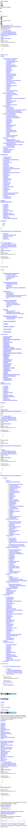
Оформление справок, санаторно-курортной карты (14, 145)
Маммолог (8, 122)
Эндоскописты (7, 198)
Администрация (7, 157)
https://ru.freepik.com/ (6, 804)
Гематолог (8, 63)
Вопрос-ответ (4, 759)
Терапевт (8, 84)
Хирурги (5, 195)
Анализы (5, 148)
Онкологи (5, 177)
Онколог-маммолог (11, 73)
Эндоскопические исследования (14, 112)
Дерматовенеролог (11, 65)
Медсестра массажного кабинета (11, 172)
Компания (3, 720)
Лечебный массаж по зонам (13, 140)
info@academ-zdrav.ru (6, 38)
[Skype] (13, 694)
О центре (5, 204)
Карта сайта (3, 815)
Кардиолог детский (8, 167)
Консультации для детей (9, 93)
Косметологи (6, 171)
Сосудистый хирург (11, 82)
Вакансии (5, 215)
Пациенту (3, 755)
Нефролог (8, 71)
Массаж (5, 138)
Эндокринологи (7, 196)
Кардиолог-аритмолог (11, 66)
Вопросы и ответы (8, 213)
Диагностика (6, 106)
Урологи (5, 191)
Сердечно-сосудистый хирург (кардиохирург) (13, 81)
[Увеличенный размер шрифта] (2, 5)
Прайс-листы (6, 217)
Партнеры (5, 206)
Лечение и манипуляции (9, 113)
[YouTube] (4, 224)
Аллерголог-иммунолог (12, 61)
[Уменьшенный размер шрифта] (1, 2)
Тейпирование (7, 152)
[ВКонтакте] (4, 223)
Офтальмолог (9, 76)
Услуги (2, 56)
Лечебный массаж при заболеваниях (15, 141)
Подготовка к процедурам (7, 756)
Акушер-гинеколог (11, 59)
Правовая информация (9, 214)
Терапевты (6, 187)
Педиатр (8, 103)
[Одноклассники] (3, 225)
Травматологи (6, 189)
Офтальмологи (7, 180)
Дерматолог (9, 95)
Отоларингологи (7, 178)
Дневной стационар (8, 149)
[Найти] (2, 414)
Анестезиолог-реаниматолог (13, 117)
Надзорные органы (8, 210)
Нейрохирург (9, 70)
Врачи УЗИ (6, 160)
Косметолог (9, 67)
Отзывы (3, 200)
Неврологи (6, 173)
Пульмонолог (6, 183)
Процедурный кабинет (9, 147)
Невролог (8, 68)
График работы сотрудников (10, 218)
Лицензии (5, 205)
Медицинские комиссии (9, 143)
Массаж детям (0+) (10, 139)
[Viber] (9, 694)
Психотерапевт (10, 77)
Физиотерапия (7, 150)
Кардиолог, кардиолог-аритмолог (11, 168)
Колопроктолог (7, 169)
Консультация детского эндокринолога (15, 98)
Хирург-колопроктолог (12, 90)
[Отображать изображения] (1, 17)
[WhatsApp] (11, 694)
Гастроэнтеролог (10, 62)
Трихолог (8, 86)
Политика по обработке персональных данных (12, 811)
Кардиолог (9, 97)
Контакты (3, 221)
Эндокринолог (10, 91)
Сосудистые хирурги (8, 186)
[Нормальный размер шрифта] (2, 4)
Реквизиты (6, 209)
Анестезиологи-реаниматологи (11, 159)
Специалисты (4, 154)
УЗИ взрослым (10, 108)
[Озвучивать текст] (1, 22)
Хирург (8, 89)
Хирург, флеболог (10, 136)
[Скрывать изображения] (1, 19)
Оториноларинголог (11, 75)
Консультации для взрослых (10, 58)
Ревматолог (9, 79)
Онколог (8, 72)
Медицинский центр (6, 202)
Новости (5, 212)
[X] (7, 694)
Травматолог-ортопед (11, 85)
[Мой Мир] (5, 694)
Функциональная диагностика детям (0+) (16, 109)
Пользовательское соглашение (8, 812)
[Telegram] (15, 694)
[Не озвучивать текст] (1, 24)
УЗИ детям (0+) (10, 107)
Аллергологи (6, 158)
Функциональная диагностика (13, 111)
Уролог (8, 88)
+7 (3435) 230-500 (7, 30)
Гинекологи (6, 164)
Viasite (8, 806)
